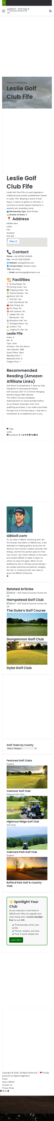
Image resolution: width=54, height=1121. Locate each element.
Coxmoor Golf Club (19, 791)
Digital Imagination (22, 1076)
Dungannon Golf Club (25, 639)
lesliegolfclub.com (26, 263)
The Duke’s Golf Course (26, 610)
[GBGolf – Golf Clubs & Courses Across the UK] (18, 11)
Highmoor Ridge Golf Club (23, 821)
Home (4, 1079)
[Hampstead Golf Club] (27, 596)
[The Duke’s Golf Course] (27, 606)
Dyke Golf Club (19, 668)
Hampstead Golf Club (25, 599)
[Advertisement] (27, 46)
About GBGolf (8, 1082)
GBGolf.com (17, 535)
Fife (8, 82)
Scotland (23, 82)
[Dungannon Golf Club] (27, 635)
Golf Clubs (14, 82)
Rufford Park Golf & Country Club (24, 884)
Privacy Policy (8, 1088)
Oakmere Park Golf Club (22, 852)
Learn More (16, 940)
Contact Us (7, 1085)
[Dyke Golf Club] (27, 664)
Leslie (9, 432)
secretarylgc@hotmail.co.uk (27, 272)
